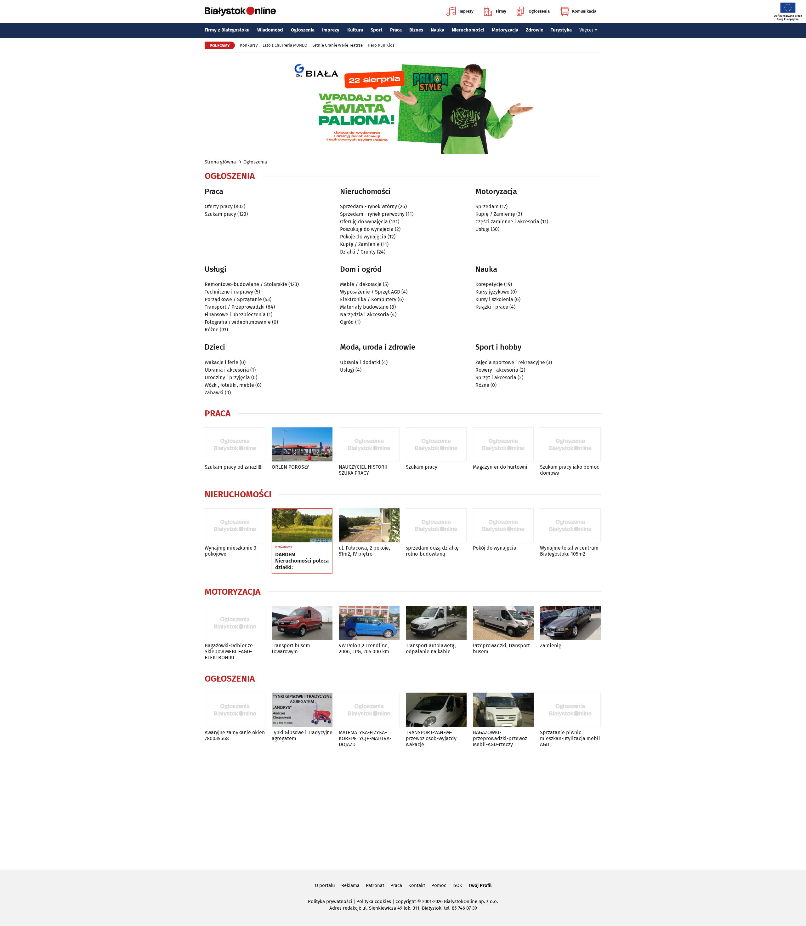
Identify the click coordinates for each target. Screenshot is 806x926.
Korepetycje (489, 284)
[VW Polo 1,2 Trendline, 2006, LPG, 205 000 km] (369, 623)
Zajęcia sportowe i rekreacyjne (510, 362)
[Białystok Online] (240, 11)
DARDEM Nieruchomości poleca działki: (302, 561)
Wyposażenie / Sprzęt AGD (370, 292)
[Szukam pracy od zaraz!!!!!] (235, 444)
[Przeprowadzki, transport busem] (503, 623)
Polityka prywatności (330, 901)
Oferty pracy (219, 206)
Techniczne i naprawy (229, 292)
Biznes (416, 30)
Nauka (437, 30)
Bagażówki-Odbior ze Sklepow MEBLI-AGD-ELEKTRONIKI (229, 651)
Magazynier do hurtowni (500, 467)
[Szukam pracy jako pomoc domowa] (570, 444)
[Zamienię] (570, 623)
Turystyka (561, 30)
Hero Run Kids (381, 45)
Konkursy (249, 45)
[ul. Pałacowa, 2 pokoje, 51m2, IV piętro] (369, 525)
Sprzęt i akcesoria (495, 377)
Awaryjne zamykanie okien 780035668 (235, 735)
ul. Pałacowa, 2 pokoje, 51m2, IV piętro (364, 551)
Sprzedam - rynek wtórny (368, 206)
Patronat (375, 885)
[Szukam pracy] (436, 444)
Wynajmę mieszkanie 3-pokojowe (231, 551)
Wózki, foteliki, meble (229, 385)
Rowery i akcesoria (496, 370)
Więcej (586, 30)
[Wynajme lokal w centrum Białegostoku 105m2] (570, 525)
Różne (212, 330)
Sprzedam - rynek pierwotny (372, 214)
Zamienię (550, 646)
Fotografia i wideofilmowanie (238, 322)
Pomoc (438, 885)
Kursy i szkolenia (494, 299)
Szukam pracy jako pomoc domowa (569, 470)
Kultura (355, 30)
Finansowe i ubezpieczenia (235, 314)
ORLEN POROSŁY (290, 467)
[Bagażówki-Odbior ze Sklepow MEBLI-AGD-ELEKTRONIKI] (235, 623)
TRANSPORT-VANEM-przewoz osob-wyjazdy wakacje (431, 738)
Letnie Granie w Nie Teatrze (337, 45)
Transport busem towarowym (291, 648)
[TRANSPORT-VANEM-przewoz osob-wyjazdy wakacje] (436, 710)
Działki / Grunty (358, 252)
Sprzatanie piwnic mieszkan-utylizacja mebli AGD (570, 738)
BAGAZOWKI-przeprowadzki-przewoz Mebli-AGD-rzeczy (500, 738)
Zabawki (214, 393)
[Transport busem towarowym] (302, 623)
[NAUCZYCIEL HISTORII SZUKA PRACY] (369, 444)
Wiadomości (270, 30)
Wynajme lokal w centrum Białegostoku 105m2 (569, 551)
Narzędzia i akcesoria (364, 314)
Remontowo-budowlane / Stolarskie (246, 284)
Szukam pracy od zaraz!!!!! (234, 467)
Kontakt (416, 885)
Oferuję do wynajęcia (364, 222)
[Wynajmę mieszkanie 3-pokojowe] (235, 525)
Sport (377, 30)
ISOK (457, 885)
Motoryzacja (505, 30)
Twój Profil (479, 885)
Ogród (347, 322)
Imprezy (466, 11)
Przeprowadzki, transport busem (501, 648)
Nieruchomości (468, 30)
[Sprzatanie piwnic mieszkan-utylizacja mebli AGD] (570, 710)
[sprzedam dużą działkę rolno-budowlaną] (436, 525)
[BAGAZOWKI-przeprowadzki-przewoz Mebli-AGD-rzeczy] (503, 710)
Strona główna (220, 162)
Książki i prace (491, 307)
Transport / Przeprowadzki (235, 307)
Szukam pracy (220, 214)
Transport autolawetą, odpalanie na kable (431, 648)
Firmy (501, 11)
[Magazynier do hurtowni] (503, 444)
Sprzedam (487, 206)
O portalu (325, 885)
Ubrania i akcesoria (227, 370)
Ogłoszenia (539, 11)
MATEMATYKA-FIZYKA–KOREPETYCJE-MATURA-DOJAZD (365, 738)
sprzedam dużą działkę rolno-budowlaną (432, 551)
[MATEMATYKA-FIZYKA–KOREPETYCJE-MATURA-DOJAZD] (369, 710)
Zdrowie (534, 30)
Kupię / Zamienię (360, 244)
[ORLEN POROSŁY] (302, 444)
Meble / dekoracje (361, 284)
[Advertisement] (403, 807)
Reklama (350, 885)
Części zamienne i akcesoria (507, 222)
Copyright (405, 901)
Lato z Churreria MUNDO (285, 45)
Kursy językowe (492, 292)
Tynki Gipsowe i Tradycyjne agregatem (302, 735)
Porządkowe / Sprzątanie (233, 299)
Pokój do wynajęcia (494, 548)
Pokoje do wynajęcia (363, 237)
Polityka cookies (373, 901)
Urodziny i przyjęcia (227, 377)
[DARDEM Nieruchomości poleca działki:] (302, 526)
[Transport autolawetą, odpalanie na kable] (436, 623)
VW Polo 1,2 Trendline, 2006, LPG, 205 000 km (364, 648)
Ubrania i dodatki (360, 362)
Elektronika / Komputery (368, 299)
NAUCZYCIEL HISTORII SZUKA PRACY (363, 470)
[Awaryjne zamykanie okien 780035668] (235, 710)
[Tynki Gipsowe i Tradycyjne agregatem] (302, 710)
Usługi (482, 229)
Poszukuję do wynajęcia (367, 229)
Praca (396, 30)
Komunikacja (584, 11)
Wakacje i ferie (221, 362)
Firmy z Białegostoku (227, 30)
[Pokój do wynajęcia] (503, 525)
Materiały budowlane (364, 307)
